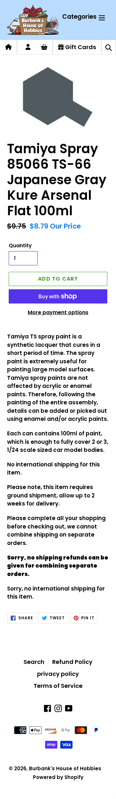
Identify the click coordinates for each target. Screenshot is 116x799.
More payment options (58, 312)
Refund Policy (72, 662)
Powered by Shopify (58, 777)
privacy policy (58, 674)
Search (34, 662)
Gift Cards (80, 47)
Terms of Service (58, 686)
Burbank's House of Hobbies (65, 768)
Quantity (20, 245)
